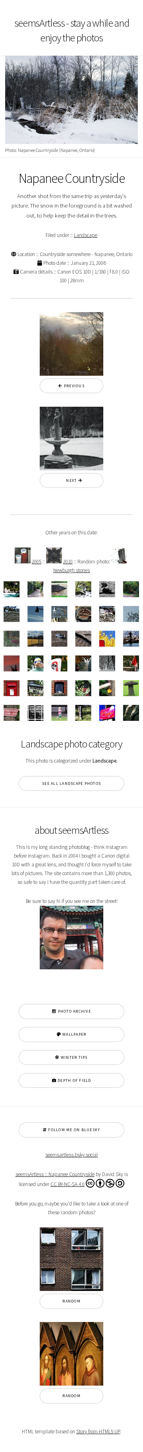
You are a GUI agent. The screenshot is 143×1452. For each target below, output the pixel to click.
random (71, 1301)
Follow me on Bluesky (73, 1129)
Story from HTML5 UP (98, 1431)
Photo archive (73, 1011)
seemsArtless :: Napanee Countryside (55, 1174)
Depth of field (73, 1080)
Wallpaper (74, 1034)
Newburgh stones (71, 570)
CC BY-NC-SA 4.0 (67, 1184)
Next (69, 480)
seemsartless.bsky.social (71, 1154)
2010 (68, 561)
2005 (36, 561)
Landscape (85, 235)
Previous (74, 385)
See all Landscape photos (71, 783)
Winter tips (74, 1057)
